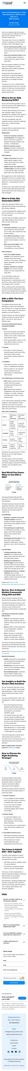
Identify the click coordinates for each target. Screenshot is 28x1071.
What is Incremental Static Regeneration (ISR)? (11, 925)
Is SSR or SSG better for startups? (10, 942)
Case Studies (14, 1043)
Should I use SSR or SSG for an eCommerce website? (12, 900)
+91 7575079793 (14, 1022)
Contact (14, 1048)
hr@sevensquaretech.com (14, 1034)
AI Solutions (14, 1040)
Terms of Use (15, 1065)
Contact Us (11, 747)
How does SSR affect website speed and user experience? (12, 933)
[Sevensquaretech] (7, 3)
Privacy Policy (7, 1065)
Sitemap (22, 1065)
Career (14, 1045)
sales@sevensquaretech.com (14, 1031)
